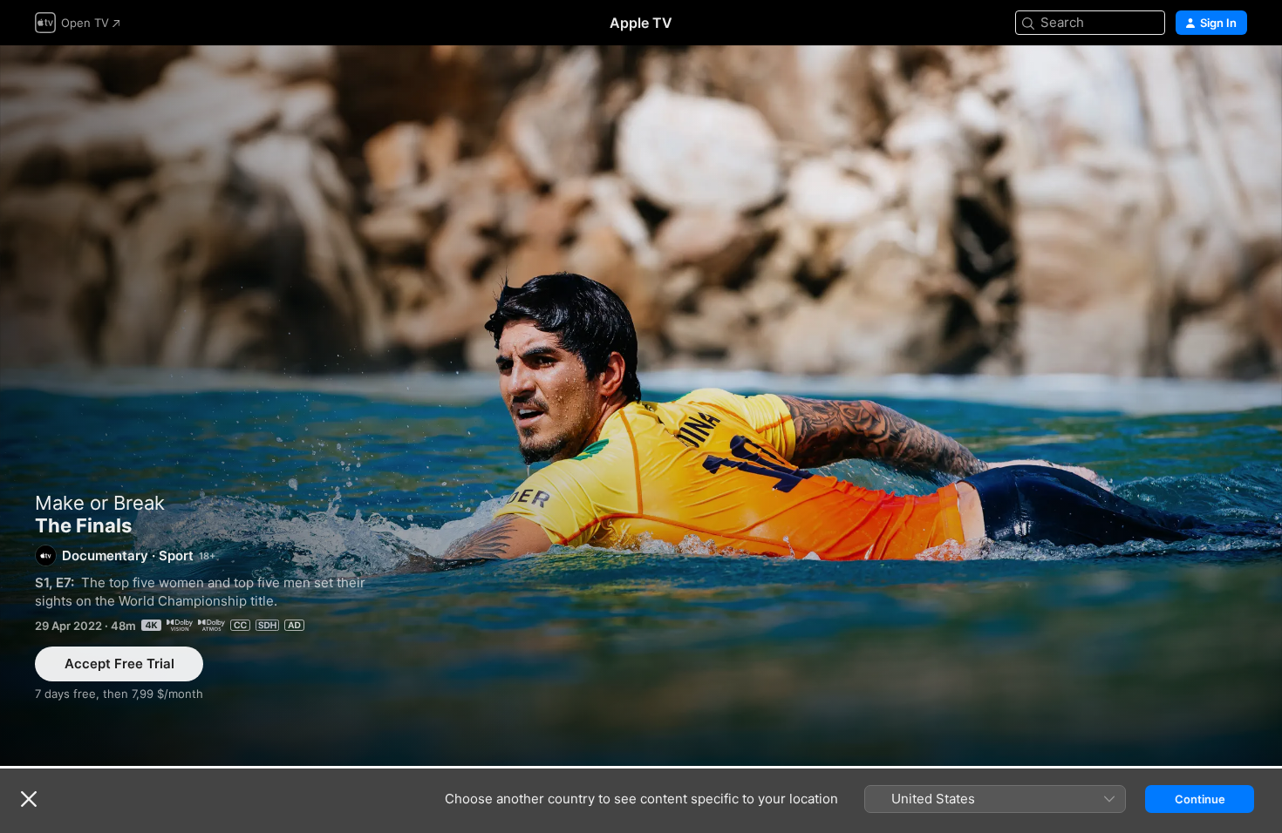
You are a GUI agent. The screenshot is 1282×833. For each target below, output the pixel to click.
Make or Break (100, 502)
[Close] (29, 799)
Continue (1200, 799)
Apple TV (641, 22)
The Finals (641, 405)
